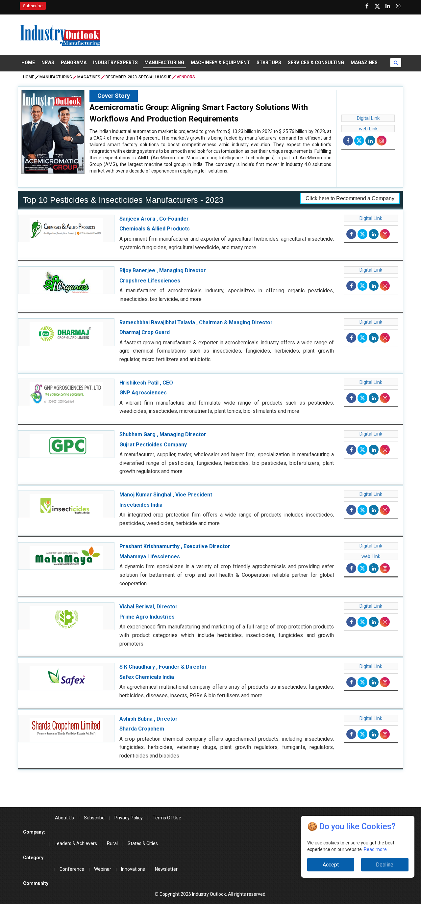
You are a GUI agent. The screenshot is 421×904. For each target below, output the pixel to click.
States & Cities (143, 843)
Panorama (74, 62)
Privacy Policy (128, 817)
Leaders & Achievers (76, 843)
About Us (64, 817)
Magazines (364, 62)
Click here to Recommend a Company (350, 198)
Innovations (133, 869)
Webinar (102, 869)
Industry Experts (115, 62)
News (47, 62)
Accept (331, 865)
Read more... (377, 849)
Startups (269, 62)
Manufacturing (164, 62)
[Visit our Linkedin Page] (388, 6)
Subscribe (32, 5)
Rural (112, 843)
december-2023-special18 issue (138, 77)
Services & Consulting (316, 62)
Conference (72, 869)
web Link (368, 129)
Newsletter (166, 869)
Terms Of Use (167, 817)
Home (28, 62)
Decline (384, 865)
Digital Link (368, 118)
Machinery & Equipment (220, 62)
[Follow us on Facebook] (367, 6)
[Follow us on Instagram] (398, 6)
